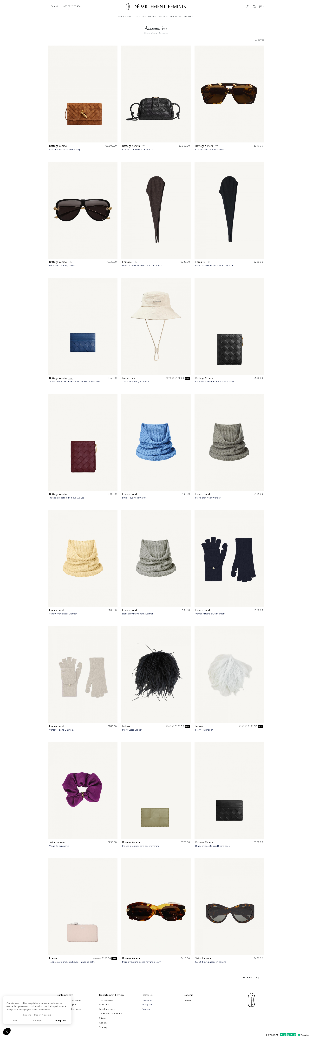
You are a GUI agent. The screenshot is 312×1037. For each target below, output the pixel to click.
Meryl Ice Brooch (204, 729)
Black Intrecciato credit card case (212, 846)
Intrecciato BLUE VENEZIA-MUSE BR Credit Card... (75, 381)
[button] (7, 1031)
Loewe (53, 958)
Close (15, 1020)
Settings (37, 1020)
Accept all (60, 1020)
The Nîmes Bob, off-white (135, 381)
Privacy (102, 1018)
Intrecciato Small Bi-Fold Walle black (214, 381)
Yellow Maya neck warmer (63, 613)
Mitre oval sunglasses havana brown (141, 961)
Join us (187, 1000)
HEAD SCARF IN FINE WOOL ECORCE (142, 265)
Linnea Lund (129, 494)
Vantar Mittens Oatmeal (61, 729)
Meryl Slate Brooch (132, 729)
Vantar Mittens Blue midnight (210, 613)
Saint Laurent (57, 842)
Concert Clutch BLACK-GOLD (137, 149)
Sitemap (103, 1027)
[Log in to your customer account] (247, 6)
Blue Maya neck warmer (134, 497)
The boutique (106, 1000)
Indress (126, 726)
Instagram (147, 1004)
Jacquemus (128, 378)
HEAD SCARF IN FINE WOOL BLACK (214, 265)
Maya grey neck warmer (208, 497)
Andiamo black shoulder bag (64, 149)
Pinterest (146, 1009)
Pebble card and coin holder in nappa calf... (72, 961)
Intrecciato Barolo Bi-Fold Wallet (66, 497)
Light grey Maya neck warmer (137, 613)
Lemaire (127, 262)
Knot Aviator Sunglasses (62, 265)
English (55, 6)
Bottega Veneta (58, 146)
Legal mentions (107, 1009)
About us (104, 1004)
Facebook (147, 1000)
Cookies (103, 1022)
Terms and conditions (110, 1013)
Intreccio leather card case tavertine (140, 846)
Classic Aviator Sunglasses (209, 149)
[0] (260, 6)
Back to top (250, 977)
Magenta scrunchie (59, 846)
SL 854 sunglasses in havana (210, 961)
